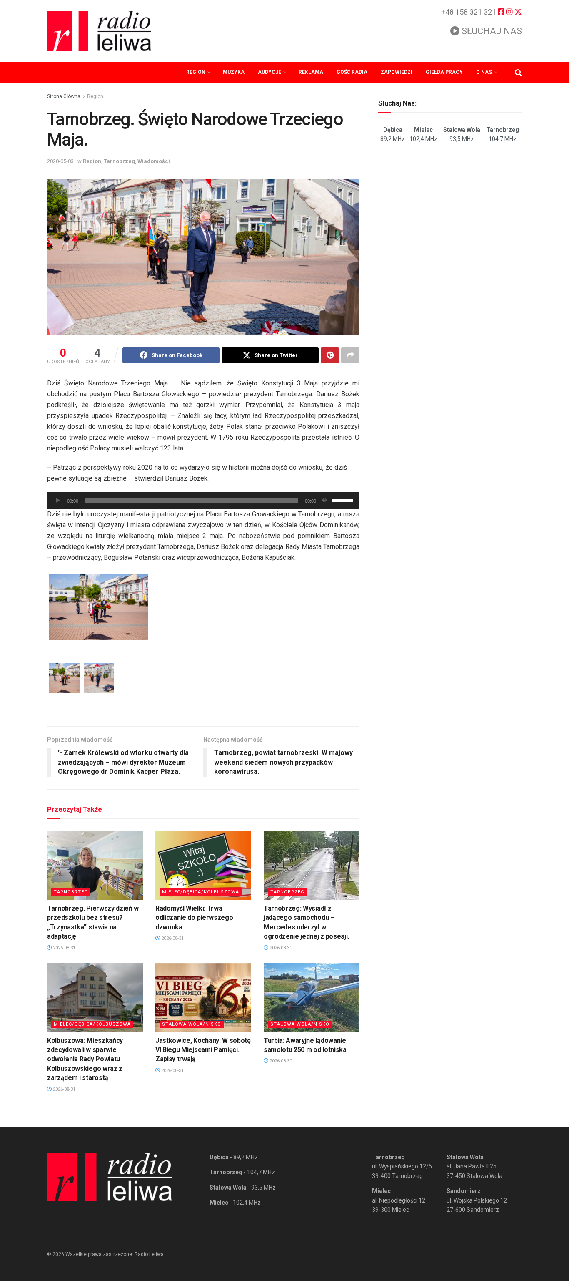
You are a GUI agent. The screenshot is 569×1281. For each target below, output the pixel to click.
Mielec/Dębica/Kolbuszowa (200, 892)
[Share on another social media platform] (350, 355)
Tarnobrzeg (119, 161)
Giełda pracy (444, 72)
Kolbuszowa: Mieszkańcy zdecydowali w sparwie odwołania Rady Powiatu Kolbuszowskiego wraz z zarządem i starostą (85, 1059)
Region (195, 72)
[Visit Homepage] (99, 31)
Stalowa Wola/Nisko (191, 1024)
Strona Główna (63, 96)
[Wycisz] (324, 500)
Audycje (269, 72)
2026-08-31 (63, 948)
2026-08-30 (280, 1061)
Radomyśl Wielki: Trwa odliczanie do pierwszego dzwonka (194, 917)
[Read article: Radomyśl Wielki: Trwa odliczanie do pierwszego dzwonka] (203, 865)
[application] (203, 500)
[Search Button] (518, 72)
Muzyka (234, 72)
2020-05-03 (60, 161)
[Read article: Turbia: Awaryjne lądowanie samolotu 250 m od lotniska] (311, 997)
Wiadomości (153, 161)
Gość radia (352, 72)
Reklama (311, 72)
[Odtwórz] (58, 500)
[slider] (343, 499)
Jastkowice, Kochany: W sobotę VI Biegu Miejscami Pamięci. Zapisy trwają (203, 1050)
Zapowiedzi (396, 72)
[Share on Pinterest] (330, 355)
